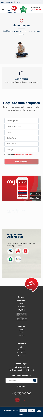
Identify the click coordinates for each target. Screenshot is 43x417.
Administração (21, 300)
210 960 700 (36, 9)
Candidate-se (21, 353)
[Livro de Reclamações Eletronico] (21, 400)
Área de (7, 2)
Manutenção (21, 306)
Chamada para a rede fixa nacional (35, 10)
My (18, 2)
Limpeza (21, 303)
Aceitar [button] (23, 411)
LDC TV (21, 330)
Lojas (21, 347)
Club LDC (21, 336)
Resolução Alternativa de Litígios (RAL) (21, 370)
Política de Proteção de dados (23, 154)
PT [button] (40, 2)
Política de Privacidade (21, 367)
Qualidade (21, 356)
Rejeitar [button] (31, 411)
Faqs (21, 333)
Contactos (21, 350)
